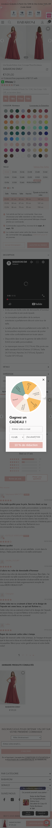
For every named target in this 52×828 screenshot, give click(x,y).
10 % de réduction (26, 445)
